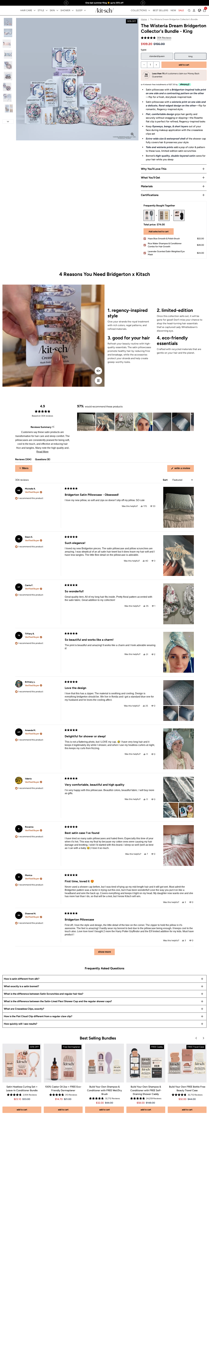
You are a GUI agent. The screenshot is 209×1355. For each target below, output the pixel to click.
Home (144, 19)
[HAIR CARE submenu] (34, 10)
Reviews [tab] (23, 460)
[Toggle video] (98, 380)
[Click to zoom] (132, 134)
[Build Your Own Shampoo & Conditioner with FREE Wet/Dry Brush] (104, 1063)
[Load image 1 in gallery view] (8, 22)
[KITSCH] (104, 10)
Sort (165, 479)
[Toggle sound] (98, 370)
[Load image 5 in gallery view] (8, 65)
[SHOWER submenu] (73, 10)
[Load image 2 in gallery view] (8, 33)
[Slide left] (66, 3)
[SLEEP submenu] (85, 10)
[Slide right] (143, 3)
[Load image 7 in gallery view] (8, 87)
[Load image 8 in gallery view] (8, 98)
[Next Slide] (191, 422)
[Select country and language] (199, 10)
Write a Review (184, 469)
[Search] (189, 10)
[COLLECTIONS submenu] (149, 10)
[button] (156, 38)
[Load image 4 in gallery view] (8, 54)
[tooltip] (53, 427)
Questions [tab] (42, 460)
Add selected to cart (159, 231)
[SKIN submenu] (57, 10)
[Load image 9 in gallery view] (8, 108)
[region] (104, 3)
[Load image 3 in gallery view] (8, 43)
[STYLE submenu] (47, 10)
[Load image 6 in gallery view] (8, 76)
